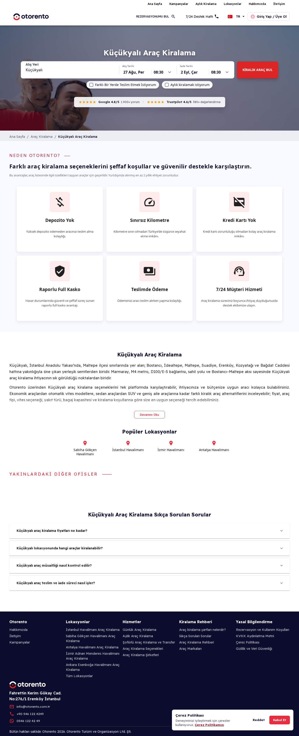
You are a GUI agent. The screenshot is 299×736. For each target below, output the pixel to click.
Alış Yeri (32, 64)
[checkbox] (91, 85)
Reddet (259, 720)
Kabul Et (279, 720)
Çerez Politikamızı (209, 725)
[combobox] (70, 69)
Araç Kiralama (42, 137)
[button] (149, 530)
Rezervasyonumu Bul (152, 16)
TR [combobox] (238, 16)
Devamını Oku (149, 414)
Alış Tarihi (128, 66)
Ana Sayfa (17, 137)
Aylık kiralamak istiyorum (190, 84)
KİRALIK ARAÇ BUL (257, 70)
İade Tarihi (186, 66)
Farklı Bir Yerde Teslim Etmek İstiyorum (125, 84)
